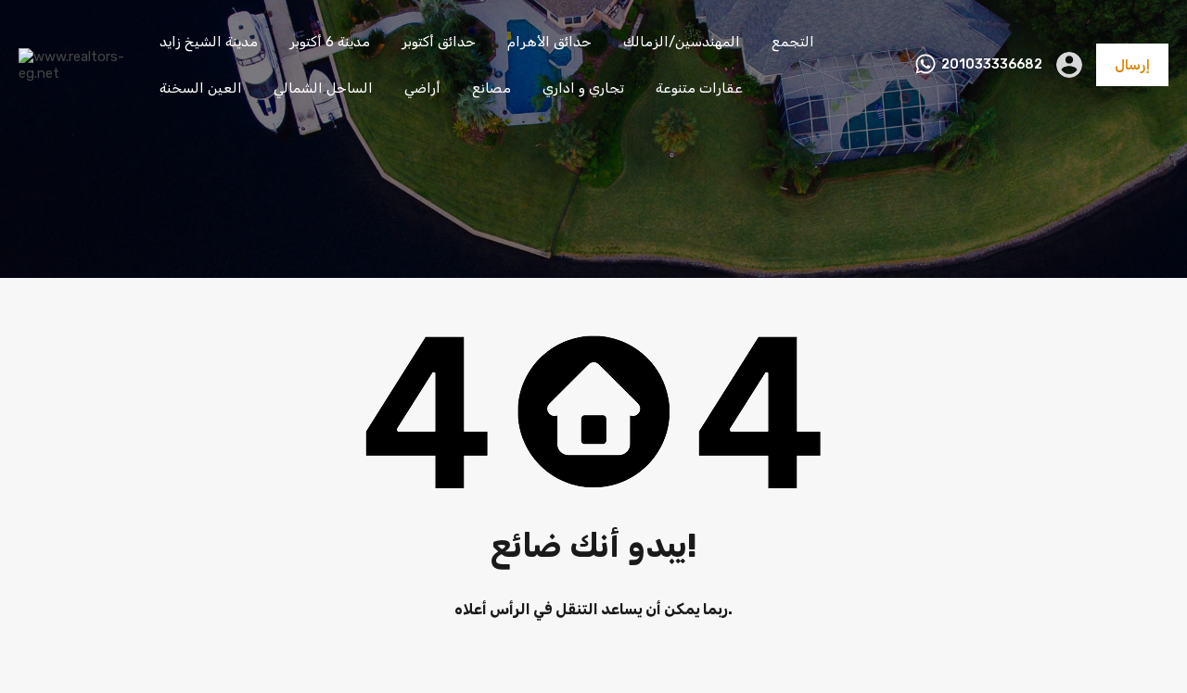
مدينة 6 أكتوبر (329, 41)
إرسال (1132, 65)
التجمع (793, 41)
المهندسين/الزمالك (681, 41)
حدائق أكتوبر (439, 41)
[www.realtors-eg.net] (74, 73)
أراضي (422, 88)
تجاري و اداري (583, 88)
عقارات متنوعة (699, 88)
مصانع (491, 88)
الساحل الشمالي (323, 88)
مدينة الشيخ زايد (209, 41)
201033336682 (991, 64)
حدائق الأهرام (549, 41)
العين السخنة (201, 88)
